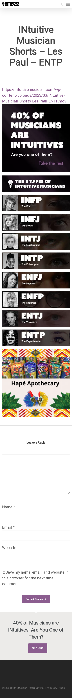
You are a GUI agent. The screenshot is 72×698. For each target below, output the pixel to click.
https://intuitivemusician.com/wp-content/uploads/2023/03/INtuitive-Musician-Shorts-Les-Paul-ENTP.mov (34, 95)
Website (9, 548)
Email (8, 527)
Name (8, 507)
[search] (61, 4)
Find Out (38, 648)
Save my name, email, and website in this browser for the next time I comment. (35, 578)
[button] (68, 4)
